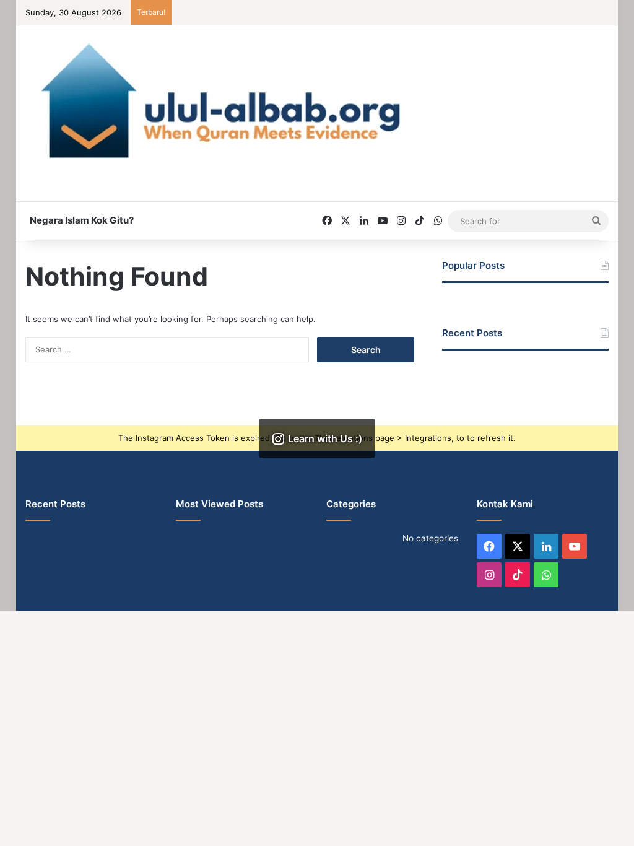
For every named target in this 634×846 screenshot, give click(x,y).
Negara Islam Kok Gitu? (82, 220)
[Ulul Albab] (317, 100)
